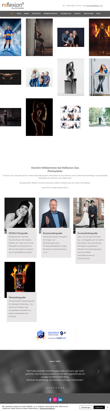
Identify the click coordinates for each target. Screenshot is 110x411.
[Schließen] (107, 407)
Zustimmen (99, 407)
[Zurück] (11, 371)
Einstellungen (85, 407)
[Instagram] (55, 399)
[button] (19, 13)
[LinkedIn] (60, 399)
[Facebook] (50, 399)
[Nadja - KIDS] (49, 387)
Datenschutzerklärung (47, 408)
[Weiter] (98, 371)
